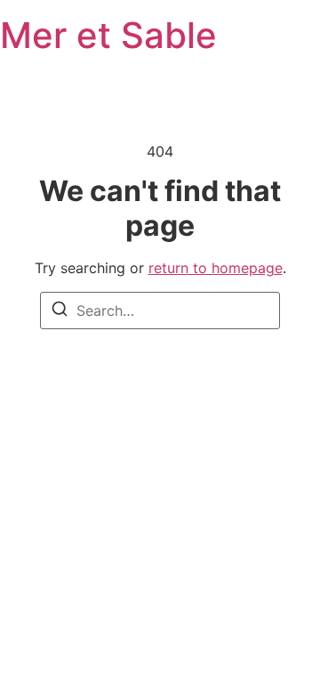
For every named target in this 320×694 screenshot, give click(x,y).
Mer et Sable (108, 35)
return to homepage (215, 268)
